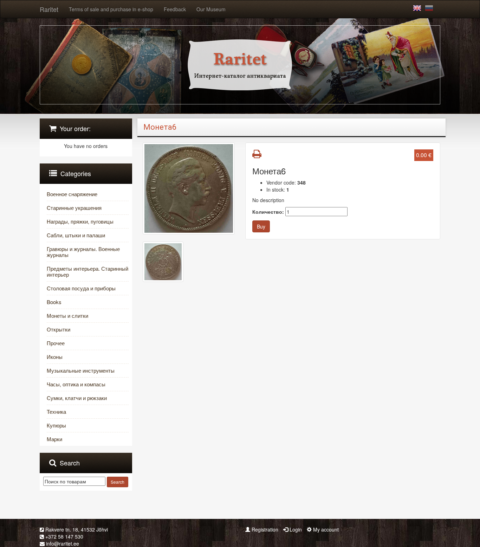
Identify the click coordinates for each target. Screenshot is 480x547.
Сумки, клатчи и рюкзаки (77, 398)
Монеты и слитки (67, 315)
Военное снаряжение (72, 194)
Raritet (49, 9)
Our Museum (211, 9)
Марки (54, 439)
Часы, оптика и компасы (76, 384)
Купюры (56, 425)
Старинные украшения (74, 208)
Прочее (56, 343)
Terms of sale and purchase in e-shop (111, 9)
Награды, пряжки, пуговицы (80, 221)
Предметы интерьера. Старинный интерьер (87, 271)
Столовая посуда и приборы (81, 288)
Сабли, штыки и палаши (76, 235)
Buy (261, 226)
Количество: (268, 211)
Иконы (55, 357)
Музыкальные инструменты (81, 370)
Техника (56, 411)
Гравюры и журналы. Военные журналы (83, 252)
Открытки (58, 329)
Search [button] (117, 482)
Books (54, 302)
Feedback (175, 9)
